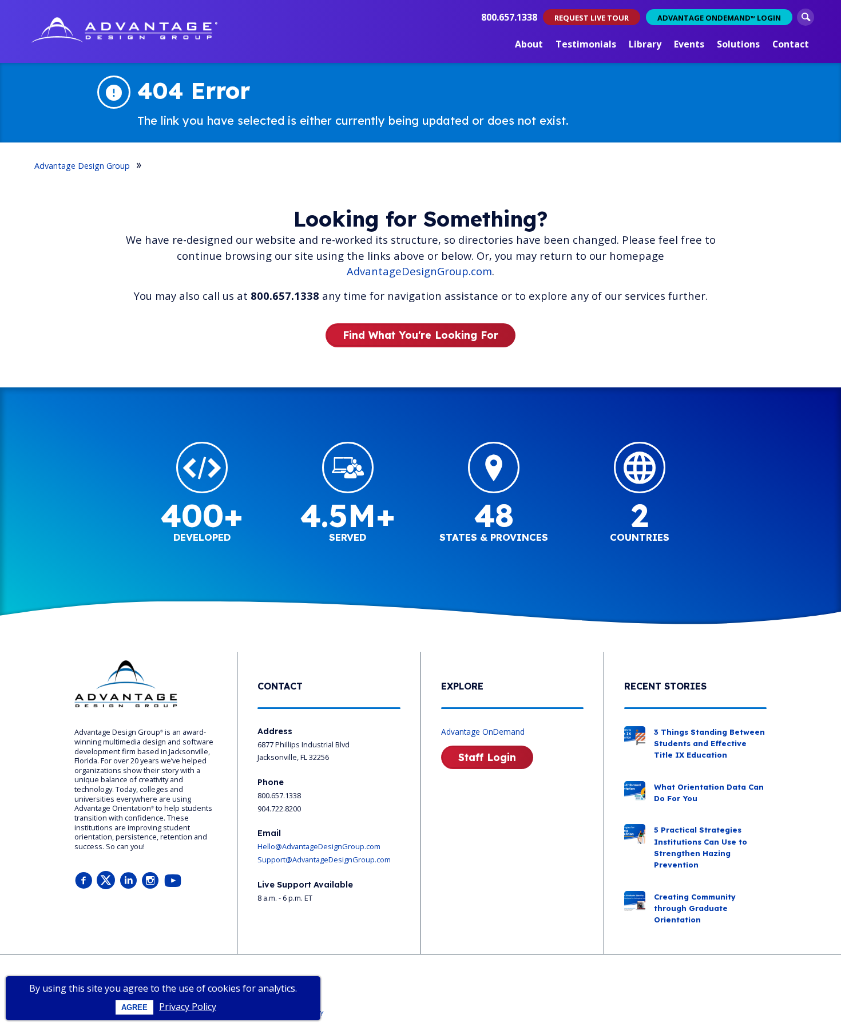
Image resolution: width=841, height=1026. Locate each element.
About (529, 44)
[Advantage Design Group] (124, 31)
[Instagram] (150, 881)
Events (689, 44)
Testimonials (586, 44)
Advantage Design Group (82, 165)
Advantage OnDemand (483, 731)
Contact (790, 44)
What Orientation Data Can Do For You (709, 792)
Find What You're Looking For (420, 334)
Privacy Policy (187, 1006)
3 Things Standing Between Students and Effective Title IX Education (709, 743)
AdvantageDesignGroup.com (419, 271)
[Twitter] (106, 881)
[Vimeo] (173, 881)
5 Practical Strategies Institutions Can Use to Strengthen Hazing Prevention (700, 847)
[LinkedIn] (128, 881)
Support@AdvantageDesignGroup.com (324, 859)
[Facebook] (83, 881)
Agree (134, 1007)
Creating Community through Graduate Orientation (695, 908)
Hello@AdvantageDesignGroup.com (318, 846)
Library (645, 44)
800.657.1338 (509, 17)
